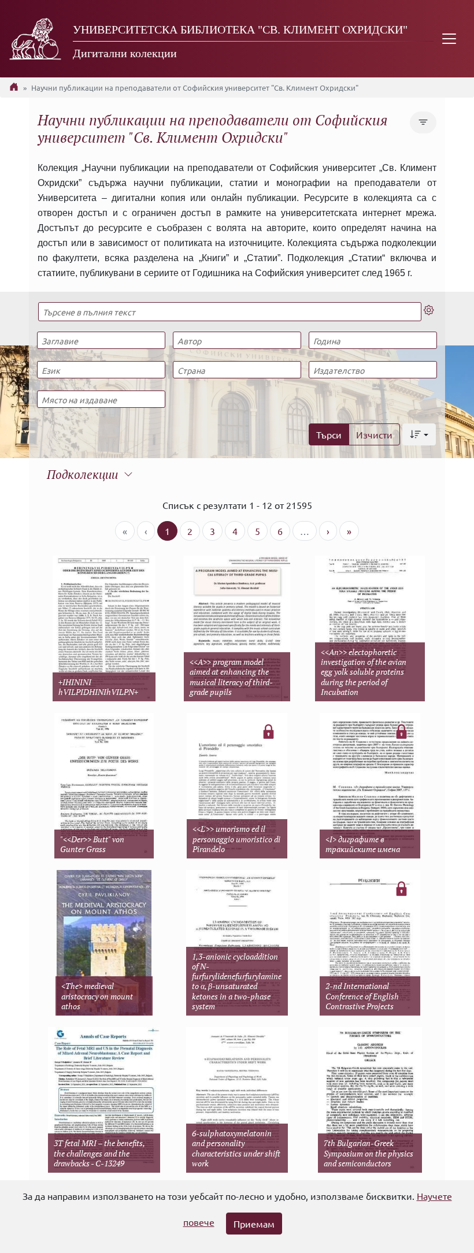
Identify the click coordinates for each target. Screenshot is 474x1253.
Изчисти (374, 434)
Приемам (254, 1223)
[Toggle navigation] (449, 39)
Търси (329, 434)
